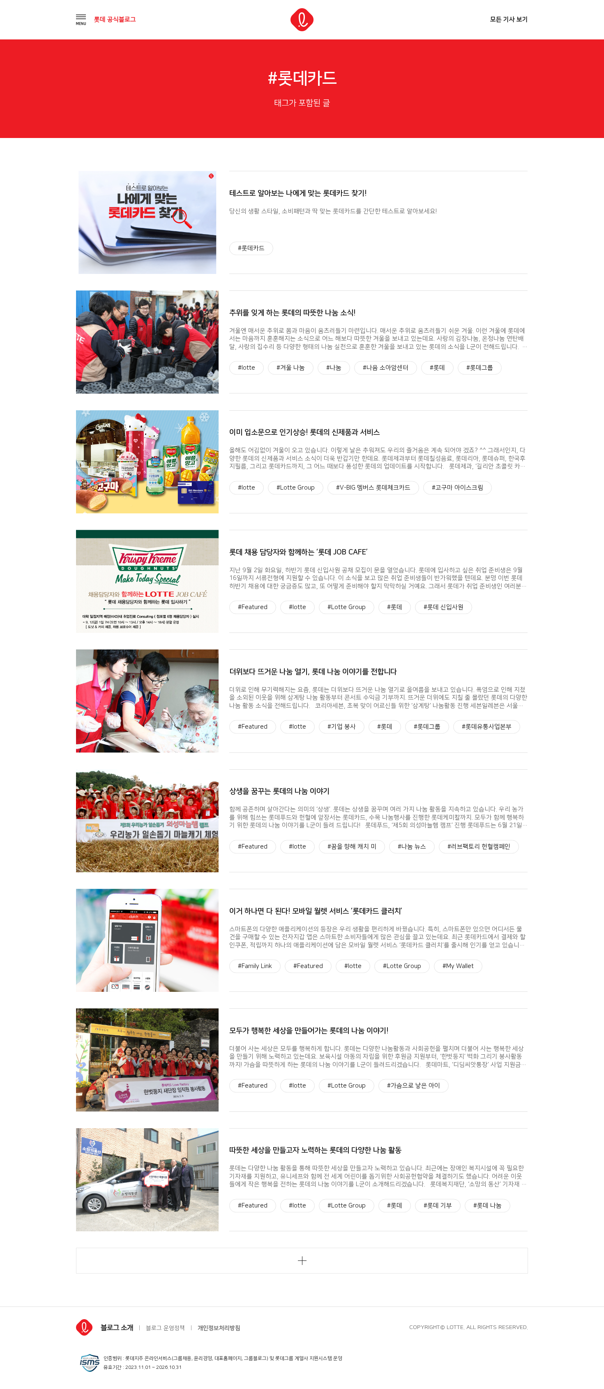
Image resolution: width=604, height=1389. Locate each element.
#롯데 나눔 (487, 1205)
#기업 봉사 (341, 727)
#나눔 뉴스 (412, 846)
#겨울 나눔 (291, 368)
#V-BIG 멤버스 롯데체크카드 (373, 487)
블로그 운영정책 (165, 1328)
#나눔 (333, 368)
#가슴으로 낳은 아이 (413, 1086)
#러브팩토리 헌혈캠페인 (478, 846)
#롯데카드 (251, 248)
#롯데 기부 (438, 1205)
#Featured (252, 607)
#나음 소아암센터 (385, 368)
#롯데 (437, 368)
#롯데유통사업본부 (487, 727)
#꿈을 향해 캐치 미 (351, 846)
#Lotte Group (296, 487)
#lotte (246, 368)
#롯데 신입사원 (443, 607)
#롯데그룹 (479, 368)
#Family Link (255, 966)
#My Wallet (458, 966)
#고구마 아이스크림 (457, 487)
